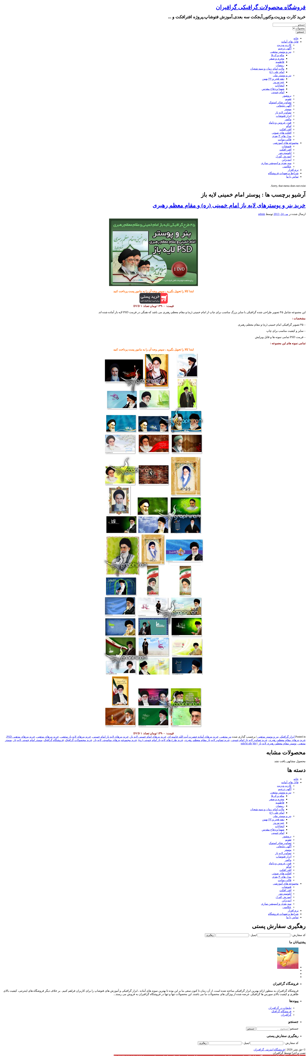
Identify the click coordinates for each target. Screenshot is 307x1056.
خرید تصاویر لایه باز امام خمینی (249, 740)
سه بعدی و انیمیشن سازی (276, 163)
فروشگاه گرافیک (54, 740)
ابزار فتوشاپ (283, 115)
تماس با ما (292, 176)
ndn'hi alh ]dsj (249, 743)
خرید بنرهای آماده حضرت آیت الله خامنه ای (193, 736)
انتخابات (279, 85)
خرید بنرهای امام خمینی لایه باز (148, 736)
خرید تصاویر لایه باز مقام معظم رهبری (207, 740)
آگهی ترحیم (284, 48)
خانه (295, 38)
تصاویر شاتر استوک (280, 102)
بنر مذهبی (225, 736)
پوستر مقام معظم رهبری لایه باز (277, 743)
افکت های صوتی (281, 132)
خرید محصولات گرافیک (78, 740)
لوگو (288, 125)
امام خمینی (277, 92)
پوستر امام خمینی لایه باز (27, 740)
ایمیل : (253, 935)
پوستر (287, 109)
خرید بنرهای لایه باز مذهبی (75, 736)
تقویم (288, 98)
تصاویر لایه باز (283, 112)
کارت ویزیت (284, 45)
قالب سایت (284, 139)
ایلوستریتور (284, 152)
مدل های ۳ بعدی (281, 136)
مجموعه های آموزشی (285, 142)
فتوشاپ (286, 146)
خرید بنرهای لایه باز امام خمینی (110, 736)
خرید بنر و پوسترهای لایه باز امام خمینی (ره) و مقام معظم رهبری (229, 205)
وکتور (288, 119)
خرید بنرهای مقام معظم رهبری (287, 740)
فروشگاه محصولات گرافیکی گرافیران (261, 7)
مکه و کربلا (277, 55)
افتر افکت (285, 129)
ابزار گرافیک (287, 736)
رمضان (280, 65)
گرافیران (286, 1014)
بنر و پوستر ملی (282, 75)
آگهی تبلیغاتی (283, 105)
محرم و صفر (276, 58)
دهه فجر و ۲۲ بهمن (273, 78)
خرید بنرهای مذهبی (47, 736)
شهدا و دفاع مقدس (273, 88)
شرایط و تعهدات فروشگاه (283, 173)
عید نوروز (278, 82)
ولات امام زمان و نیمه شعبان (267, 68)
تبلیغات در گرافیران (279, 1007)
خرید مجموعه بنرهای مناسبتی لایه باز (115, 740)
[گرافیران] (287, 967)
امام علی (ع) (276, 72)
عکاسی (286, 166)
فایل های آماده (289, 41)
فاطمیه (280, 61)
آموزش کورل (283, 156)
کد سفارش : (298, 935)
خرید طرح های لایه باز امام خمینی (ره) (160, 740)
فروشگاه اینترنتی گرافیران (269, 1049)
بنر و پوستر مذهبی (280, 51)
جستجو (294, 1028)
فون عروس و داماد (280, 122)
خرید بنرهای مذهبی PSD (21, 736)
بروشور (286, 95)
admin (261, 214)
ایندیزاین (286, 159)
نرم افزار (293, 169)
